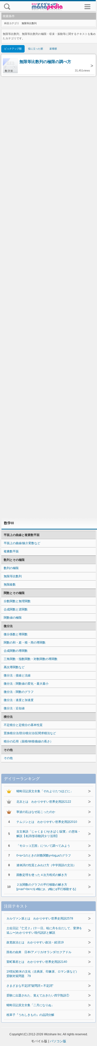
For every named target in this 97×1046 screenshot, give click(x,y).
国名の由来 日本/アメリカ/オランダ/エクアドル (38, 952)
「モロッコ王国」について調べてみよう (43, 846)
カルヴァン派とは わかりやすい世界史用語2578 (39, 918)
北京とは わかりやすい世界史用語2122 (43, 801)
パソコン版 (58, 1041)
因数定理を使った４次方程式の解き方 (41, 875)
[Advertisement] (48, 296)
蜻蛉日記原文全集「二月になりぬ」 (30, 1005)
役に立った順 (35, 48)
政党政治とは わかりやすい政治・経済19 (35, 942)
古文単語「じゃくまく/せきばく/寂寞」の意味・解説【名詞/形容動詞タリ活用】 (48, 834)
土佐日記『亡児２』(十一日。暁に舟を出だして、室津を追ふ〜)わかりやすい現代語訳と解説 (44, 930)
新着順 (53, 48)
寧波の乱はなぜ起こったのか (35, 812)
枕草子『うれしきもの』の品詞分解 (30, 1015)
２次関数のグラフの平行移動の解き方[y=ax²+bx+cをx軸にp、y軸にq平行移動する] (46, 887)
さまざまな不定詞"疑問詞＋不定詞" (29, 985)
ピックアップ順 (13, 48)
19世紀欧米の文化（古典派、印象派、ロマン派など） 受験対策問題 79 (44, 974)
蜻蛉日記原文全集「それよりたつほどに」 (44, 791)
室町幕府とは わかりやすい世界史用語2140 (36, 962)
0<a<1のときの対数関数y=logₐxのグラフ (43, 855)
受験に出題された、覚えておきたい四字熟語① (37, 995)
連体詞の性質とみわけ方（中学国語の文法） (46, 865)
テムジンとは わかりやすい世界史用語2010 (46, 822)
